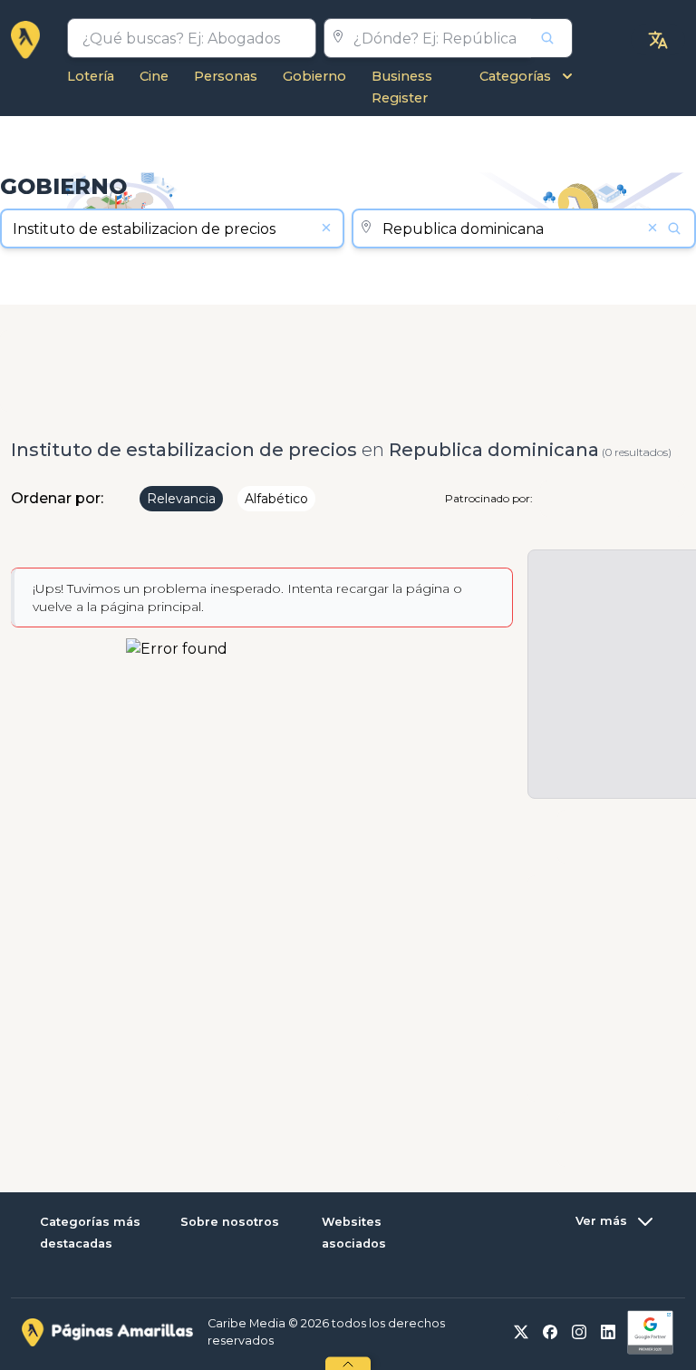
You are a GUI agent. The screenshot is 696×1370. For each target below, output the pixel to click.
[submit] (552, 38)
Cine (154, 76)
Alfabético (276, 499)
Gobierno (314, 76)
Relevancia (181, 499)
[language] (658, 40)
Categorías (515, 76)
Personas (225, 76)
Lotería (90, 76)
